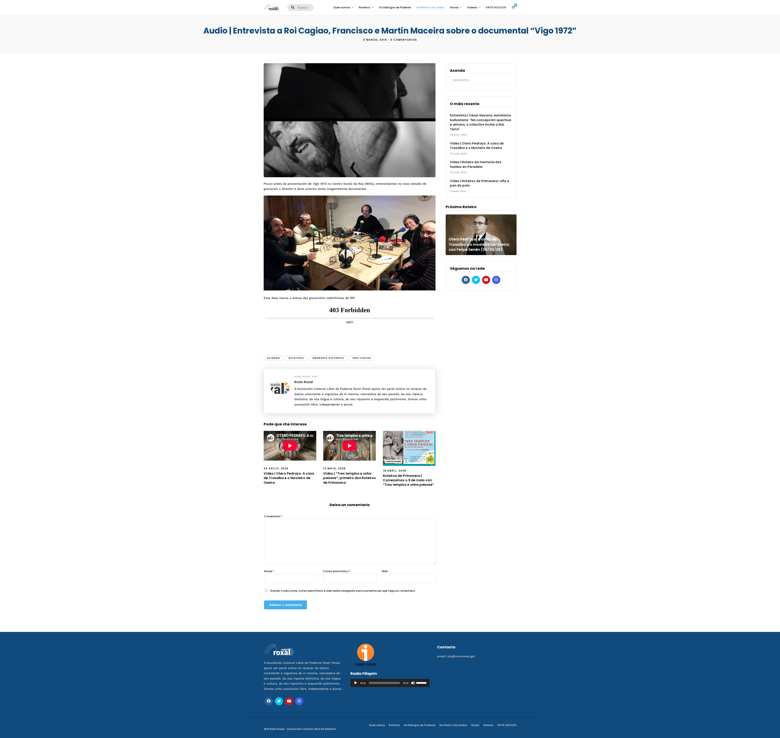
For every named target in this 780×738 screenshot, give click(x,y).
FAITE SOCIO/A (496, 7)
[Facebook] (466, 280)
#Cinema (273, 358)
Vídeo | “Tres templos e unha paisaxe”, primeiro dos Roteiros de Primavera (349, 478)
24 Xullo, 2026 (276, 468)
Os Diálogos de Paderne (395, 7)
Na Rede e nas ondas (430, 7)
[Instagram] (496, 280)
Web (385, 571)
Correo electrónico (336, 571)
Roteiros (364, 7)
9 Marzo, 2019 (375, 39)
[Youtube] (486, 280)
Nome (269, 571)
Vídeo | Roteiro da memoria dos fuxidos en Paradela (475, 164)
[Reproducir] (356, 683)
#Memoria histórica (328, 358)
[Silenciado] (413, 683)
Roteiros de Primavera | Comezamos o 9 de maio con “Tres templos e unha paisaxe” (408, 480)
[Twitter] (476, 280)
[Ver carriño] (513, 7)
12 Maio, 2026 (334, 468)
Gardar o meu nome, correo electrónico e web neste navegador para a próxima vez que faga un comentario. (343, 591)
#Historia (296, 358)
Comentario (273, 516)
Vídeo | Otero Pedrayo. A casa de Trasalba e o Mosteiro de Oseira (289, 478)
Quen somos (341, 7)
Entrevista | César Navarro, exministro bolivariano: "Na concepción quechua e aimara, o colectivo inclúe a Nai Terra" (480, 122)
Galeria (472, 7)
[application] (390, 683)
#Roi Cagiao (362, 358)
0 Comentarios (403, 39)
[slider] (422, 682)
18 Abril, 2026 (394, 470)
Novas (454, 7)
